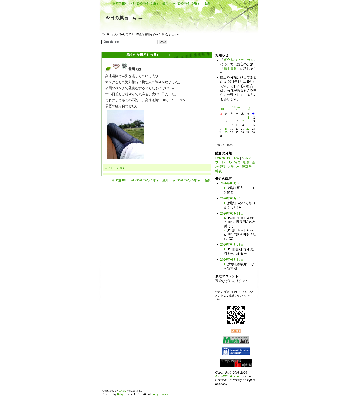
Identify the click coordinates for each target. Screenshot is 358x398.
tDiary (122, 390)
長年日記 (163, 54)
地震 (246, 162)
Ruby (120, 394)
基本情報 (230, 68)
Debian (220, 158)
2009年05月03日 (114, 54)
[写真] (124, 69)
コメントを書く (115, 167)
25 (226, 132)
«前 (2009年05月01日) (144, 3)
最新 (165, 3)
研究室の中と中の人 (238, 60)
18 (226, 128)
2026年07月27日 (231, 198)
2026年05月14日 (231, 213)
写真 (237, 162)
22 (247, 128)
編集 (208, 3)
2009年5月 (236, 108)
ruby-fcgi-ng (160, 394)
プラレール (223, 162)
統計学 (247, 166)
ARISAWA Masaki (227, 376)
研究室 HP (119, 3)
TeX (236, 158)
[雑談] (116, 69)
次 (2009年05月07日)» (186, 3)
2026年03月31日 (231, 259)
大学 (230, 166)
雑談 (218, 171)
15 (247, 125)
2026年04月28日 (231, 244)
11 (226, 125)
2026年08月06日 (231, 183)
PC (229, 158)
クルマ (247, 158)
